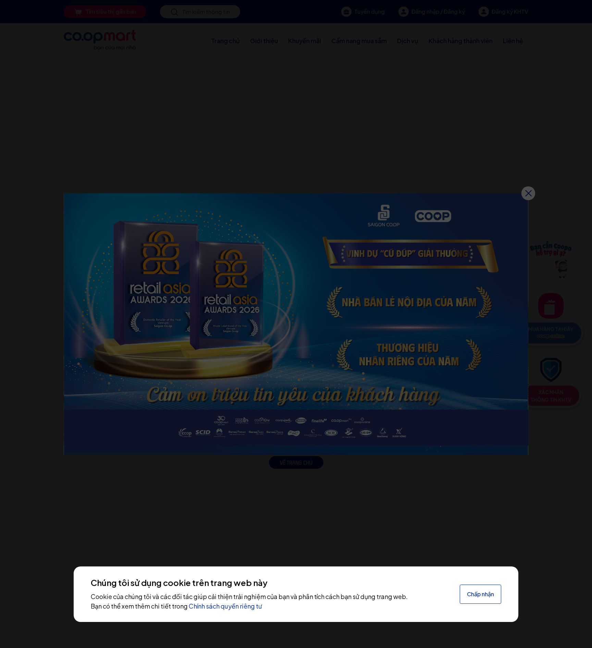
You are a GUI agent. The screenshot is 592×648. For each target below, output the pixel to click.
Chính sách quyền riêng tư (225, 606)
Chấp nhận (480, 594)
